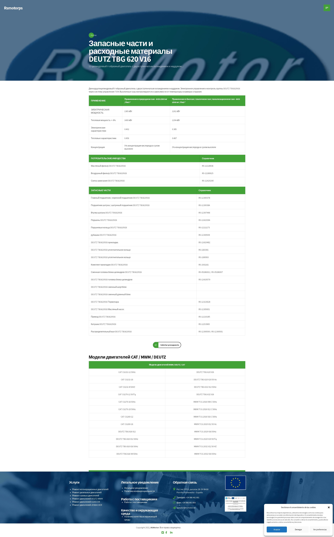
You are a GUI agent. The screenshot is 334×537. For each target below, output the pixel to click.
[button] (328, 507)
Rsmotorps (13, 8)
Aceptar (277, 529)
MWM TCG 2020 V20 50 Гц (205, 439)
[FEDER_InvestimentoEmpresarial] (235, 504)
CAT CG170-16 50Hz (127, 402)
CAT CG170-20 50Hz (127, 409)
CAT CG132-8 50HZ (127, 387)
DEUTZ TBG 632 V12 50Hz (205, 387)
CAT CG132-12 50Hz (126, 372)
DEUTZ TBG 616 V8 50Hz (127, 454)
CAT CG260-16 (127, 424)
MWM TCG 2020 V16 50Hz (205, 431)
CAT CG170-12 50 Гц (127, 394)
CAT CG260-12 (127, 416)
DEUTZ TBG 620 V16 (205, 372)
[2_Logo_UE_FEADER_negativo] (235, 482)
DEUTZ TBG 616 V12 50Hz (127, 439)
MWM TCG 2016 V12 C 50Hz (205, 409)
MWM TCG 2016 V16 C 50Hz (205, 416)
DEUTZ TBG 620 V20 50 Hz (205, 379)
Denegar (298, 529)
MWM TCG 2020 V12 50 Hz (205, 424)
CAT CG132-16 (127, 379)
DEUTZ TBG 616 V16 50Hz (127, 446)
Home (94, 35)
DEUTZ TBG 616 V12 (127, 431)
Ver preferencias (320, 529)
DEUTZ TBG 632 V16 (205, 394)
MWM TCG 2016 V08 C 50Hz (205, 402)
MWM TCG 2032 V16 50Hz (205, 454)
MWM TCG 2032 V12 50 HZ (205, 446)
